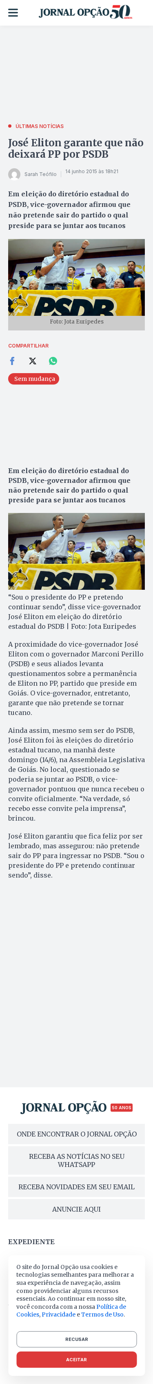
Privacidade (58, 1314)
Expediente (31, 1242)
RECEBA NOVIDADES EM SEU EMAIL (76, 1187)
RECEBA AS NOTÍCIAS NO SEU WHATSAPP (76, 1160)
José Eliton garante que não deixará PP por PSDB (76, 149)
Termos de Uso (102, 1314)
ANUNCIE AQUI (76, 1209)
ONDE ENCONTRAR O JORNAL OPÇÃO (77, 1134)
